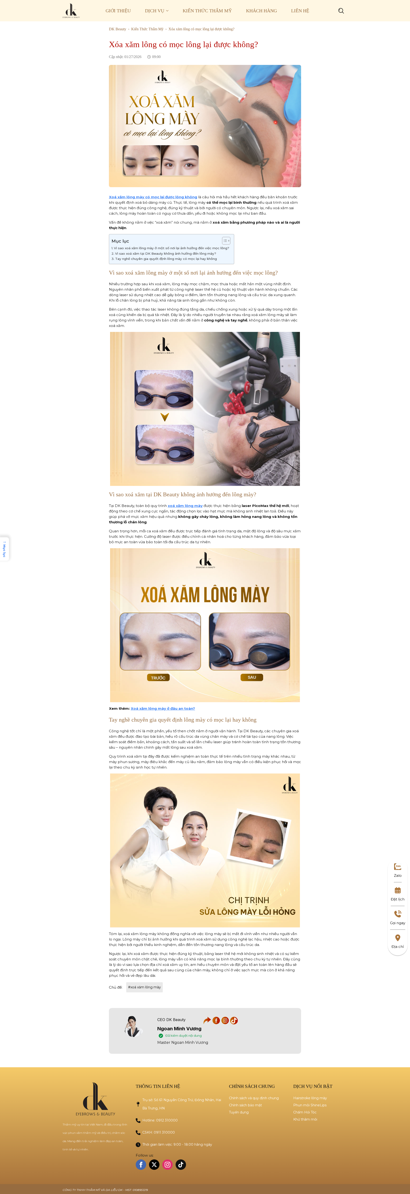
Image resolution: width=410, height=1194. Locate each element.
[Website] (208, 1023)
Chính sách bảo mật (245, 1105)
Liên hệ (300, 10)
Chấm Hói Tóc (305, 1112)
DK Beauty (117, 29)
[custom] (181, 1164)
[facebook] (141, 1164)
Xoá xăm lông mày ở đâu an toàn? (163, 708)
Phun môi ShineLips (309, 1105)
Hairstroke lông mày (310, 1098)
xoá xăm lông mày (185, 505)
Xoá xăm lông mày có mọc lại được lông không (153, 197)
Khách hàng (261, 10)
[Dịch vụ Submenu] (170, 11)
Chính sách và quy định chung (254, 1098)
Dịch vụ (154, 10)
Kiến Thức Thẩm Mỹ (207, 10)
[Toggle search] (341, 11)
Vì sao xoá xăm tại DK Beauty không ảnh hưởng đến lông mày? (165, 253)
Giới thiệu (118, 10)
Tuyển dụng (239, 1112)
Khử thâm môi (305, 1119)
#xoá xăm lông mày (144, 987)
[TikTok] (234, 1023)
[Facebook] (216, 1023)
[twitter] (154, 1164)
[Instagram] (225, 1023)
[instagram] (167, 1164)
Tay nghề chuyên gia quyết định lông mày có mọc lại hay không (166, 259)
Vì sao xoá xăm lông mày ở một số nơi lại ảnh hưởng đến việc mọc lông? (171, 248)
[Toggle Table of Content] (224, 241)
